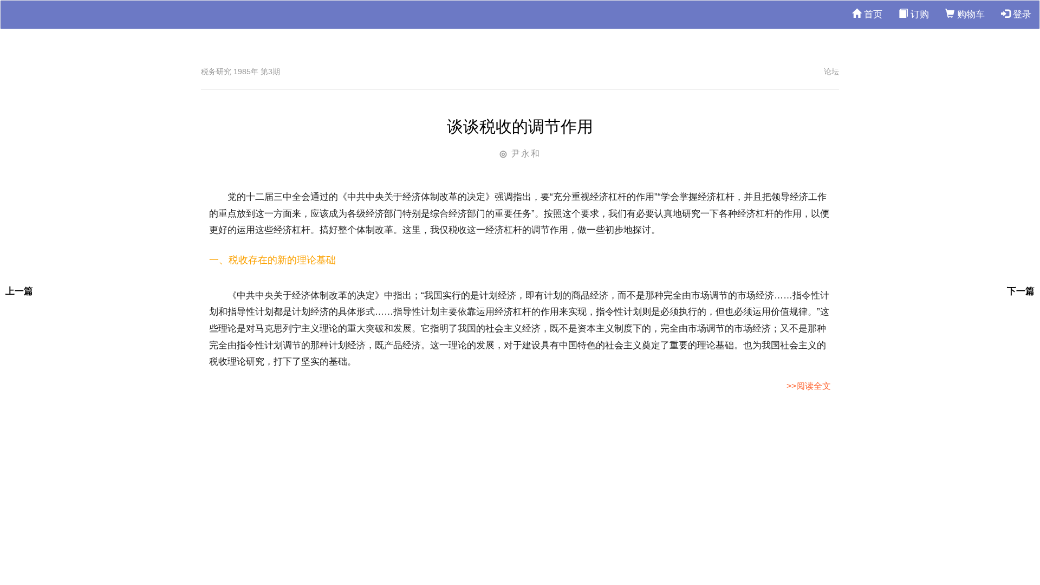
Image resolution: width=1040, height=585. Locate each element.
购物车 (969, 14)
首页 (871, 14)
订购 (918, 14)
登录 (1020, 14)
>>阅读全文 (808, 386)
